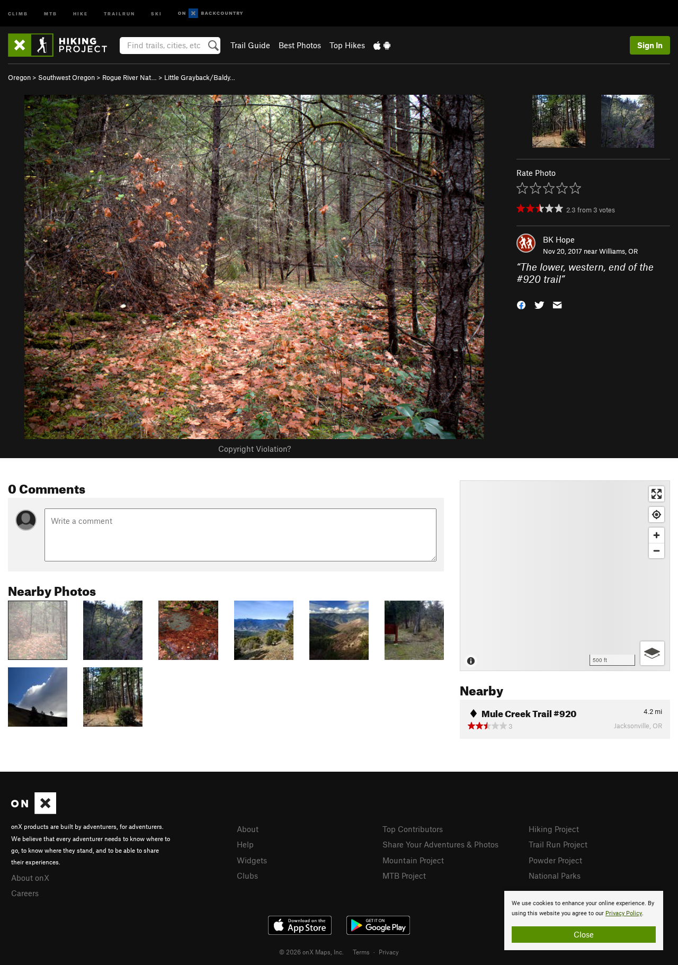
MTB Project (404, 875)
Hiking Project (554, 829)
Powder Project (555, 860)
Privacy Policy (623, 913)
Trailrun (119, 13)
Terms (361, 951)
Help (245, 844)
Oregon (19, 77)
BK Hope (559, 239)
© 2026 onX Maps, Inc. (311, 951)
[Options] (652, 653)
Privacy (389, 951)
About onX (30, 877)
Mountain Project (413, 860)
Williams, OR (618, 251)
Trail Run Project (558, 844)
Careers (25, 893)
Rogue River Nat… (129, 77)
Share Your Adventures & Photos (440, 844)
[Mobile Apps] (381, 45)
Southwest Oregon (66, 77)
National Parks (555, 875)
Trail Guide (250, 45)
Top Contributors (412, 829)
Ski (156, 13)
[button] (521, 304)
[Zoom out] (656, 550)
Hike (80, 13)
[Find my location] (656, 514)
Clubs (247, 875)
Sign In (650, 45)
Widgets (252, 860)
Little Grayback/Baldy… (199, 77)
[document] (584, 920)
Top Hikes (347, 45)
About (247, 829)
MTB (50, 13)
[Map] (565, 576)
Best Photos (300, 45)
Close (584, 934)
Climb (18, 13)
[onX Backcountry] (210, 13)
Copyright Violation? (254, 448)
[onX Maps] (33, 811)
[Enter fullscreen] (656, 494)
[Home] (63, 45)
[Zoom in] (656, 535)
